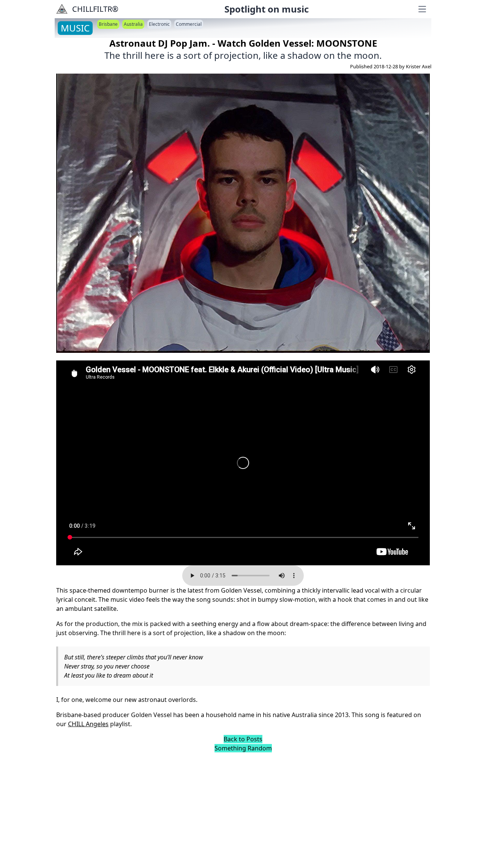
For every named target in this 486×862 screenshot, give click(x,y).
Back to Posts (243, 739)
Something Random (243, 748)
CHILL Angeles (88, 724)
